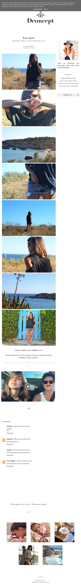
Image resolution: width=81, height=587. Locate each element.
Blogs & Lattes (44, 582)
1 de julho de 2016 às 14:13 (24, 461)
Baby (62, 78)
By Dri (62, 81)
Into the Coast (70, 83)
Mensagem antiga (39, 504)
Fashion (70, 81)
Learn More (38, 9)
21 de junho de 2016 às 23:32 (21, 450)
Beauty (70, 78)
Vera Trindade (11, 461)
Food (60, 83)
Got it (46, 9)
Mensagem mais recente (21, 504)
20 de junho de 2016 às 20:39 (21, 439)
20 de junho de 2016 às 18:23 (21, 426)
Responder (10, 433)
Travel (72, 86)
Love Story (62, 86)
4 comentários (28, 46)
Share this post (29, 48)
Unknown (9, 439)
